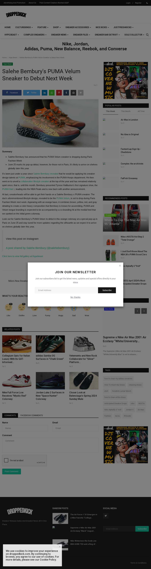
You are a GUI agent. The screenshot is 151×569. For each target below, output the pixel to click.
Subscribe (106, 290)
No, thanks (75, 297)
